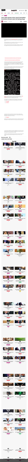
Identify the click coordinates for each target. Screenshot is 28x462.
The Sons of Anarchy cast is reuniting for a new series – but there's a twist (8, 361)
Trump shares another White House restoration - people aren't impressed (20, 450)
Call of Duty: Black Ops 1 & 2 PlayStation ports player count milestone (20, 388)
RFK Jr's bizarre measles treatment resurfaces (20, 245)
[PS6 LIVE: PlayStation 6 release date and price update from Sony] (8, 179)
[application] (14, 30)
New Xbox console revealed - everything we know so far (20, 343)
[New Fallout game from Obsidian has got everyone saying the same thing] (8, 384)
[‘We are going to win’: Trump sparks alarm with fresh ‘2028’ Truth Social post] (8, 375)
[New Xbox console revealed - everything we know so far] (20, 339)
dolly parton (20, 237)
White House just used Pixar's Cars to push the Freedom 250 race (20, 307)
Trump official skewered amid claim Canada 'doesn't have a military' (8, 423)
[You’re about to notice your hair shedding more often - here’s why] (8, 393)
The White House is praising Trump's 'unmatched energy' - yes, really (20, 316)
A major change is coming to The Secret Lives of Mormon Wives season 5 (8, 280)
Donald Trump (8, 255)
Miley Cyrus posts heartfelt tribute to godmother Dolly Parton (20, 236)
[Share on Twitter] (25, 21)
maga (20, 175)
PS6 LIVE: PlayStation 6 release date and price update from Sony (8, 183)
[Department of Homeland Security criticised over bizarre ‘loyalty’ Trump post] (8, 144)
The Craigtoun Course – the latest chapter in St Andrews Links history (20, 280)
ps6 (8, 184)
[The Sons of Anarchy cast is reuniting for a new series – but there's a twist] (8, 357)
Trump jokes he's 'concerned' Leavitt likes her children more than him (20, 165)
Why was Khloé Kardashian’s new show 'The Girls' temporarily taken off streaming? (8, 343)
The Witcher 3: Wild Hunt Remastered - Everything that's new (8, 307)
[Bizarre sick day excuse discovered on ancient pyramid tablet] (20, 428)
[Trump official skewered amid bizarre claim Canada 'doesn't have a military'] (8, 419)
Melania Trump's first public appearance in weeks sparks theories (8, 209)
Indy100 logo (14, 10)
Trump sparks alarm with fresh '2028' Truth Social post (8, 379)
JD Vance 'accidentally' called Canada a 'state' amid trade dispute (20, 272)
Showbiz (2, 15)
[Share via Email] (26, 21)
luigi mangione (20, 380)
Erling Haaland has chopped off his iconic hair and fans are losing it (8, 432)
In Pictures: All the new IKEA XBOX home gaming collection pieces (20, 397)
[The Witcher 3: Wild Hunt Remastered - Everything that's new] (8, 303)
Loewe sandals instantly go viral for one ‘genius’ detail (8, 325)
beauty (8, 237)
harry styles (8, 273)
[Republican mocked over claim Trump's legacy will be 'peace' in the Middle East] (20, 215)
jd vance (20, 273)
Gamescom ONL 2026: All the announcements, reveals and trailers (8, 414)
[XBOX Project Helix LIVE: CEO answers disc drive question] (20, 250)
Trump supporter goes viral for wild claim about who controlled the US (20, 174)
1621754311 (7, 102)
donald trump (20, 166)
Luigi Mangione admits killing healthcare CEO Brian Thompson (20, 379)
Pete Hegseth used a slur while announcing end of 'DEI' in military (20, 183)
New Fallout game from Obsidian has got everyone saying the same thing (8, 388)
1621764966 (7, 101)
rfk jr (8, 175)
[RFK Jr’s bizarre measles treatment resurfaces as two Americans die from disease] (20, 241)
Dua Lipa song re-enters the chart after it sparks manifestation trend (20, 361)
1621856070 (7, 117)
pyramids (20, 433)
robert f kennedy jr (20, 246)
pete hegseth (20, 184)
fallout (8, 389)
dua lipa (20, 362)
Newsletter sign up (22, 10)
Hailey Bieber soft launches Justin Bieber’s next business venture (8, 165)
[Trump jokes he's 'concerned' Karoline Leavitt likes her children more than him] (20, 161)
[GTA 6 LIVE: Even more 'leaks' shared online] (8, 197)
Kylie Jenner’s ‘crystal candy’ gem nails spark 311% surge (8, 236)
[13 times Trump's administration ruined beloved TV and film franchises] (20, 348)
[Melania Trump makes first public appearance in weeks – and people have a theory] (8, 206)
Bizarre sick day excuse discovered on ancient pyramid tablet (20, 432)
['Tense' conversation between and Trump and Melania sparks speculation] (20, 321)
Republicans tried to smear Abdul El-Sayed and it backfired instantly (8, 218)
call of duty (20, 389)
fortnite (8, 451)
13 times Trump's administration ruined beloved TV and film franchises (20, 352)
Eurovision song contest (14, 39)
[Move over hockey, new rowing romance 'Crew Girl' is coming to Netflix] (20, 455)
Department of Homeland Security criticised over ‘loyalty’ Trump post (8, 147)
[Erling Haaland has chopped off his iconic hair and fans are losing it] (8, 428)
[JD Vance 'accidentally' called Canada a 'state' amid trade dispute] (20, 268)
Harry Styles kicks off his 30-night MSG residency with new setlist (8, 272)
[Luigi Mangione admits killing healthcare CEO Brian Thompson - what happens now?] (20, 375)
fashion (8, 166)
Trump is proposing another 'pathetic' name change (8, 254)
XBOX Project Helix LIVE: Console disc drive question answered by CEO (20, 254)
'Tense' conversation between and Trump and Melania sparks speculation (20, 325)
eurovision (5, 15)
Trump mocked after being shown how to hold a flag (20, 201)
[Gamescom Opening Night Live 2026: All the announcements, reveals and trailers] (8, 410)
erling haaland (8, 433)
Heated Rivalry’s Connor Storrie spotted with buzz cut (20, 209)
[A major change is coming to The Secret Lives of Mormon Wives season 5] (8, 277)
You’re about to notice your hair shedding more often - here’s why (8, 397)
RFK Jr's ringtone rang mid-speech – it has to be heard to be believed (8, 174)
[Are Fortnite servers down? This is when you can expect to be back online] (8, 446)
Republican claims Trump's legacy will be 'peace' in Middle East (20, 218)
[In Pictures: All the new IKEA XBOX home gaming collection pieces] (20, 393)
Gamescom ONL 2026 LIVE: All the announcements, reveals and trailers (20, 147)
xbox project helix (20, 255)
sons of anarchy (8, 362)
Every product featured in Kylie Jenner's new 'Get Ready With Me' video (20, 414)
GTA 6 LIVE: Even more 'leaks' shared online (8, 201)
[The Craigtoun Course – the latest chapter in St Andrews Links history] (20, 277)
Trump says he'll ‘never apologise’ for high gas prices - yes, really (8, 316)
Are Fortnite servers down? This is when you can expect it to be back (8, 450)
